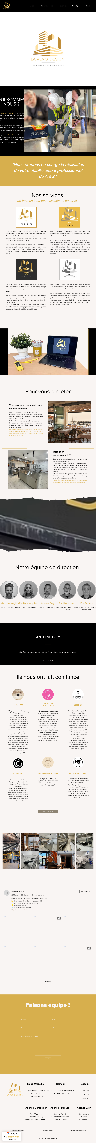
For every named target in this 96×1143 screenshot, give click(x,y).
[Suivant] (86, 644)
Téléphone (55, 1028)
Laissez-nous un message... (30, 1036)
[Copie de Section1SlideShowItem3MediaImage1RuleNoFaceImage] (50, 660)
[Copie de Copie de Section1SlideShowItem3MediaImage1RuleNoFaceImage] (52, 660)
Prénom (24, 1019)
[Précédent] (10, 644)
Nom (53, 1019)
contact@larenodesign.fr (64, 1090)
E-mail (23, 1028)
